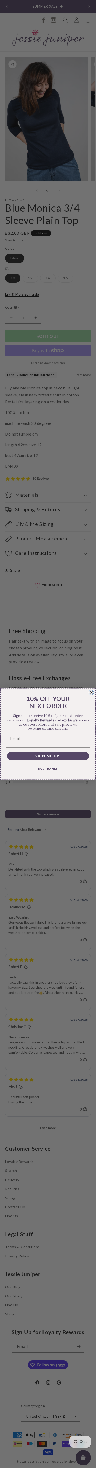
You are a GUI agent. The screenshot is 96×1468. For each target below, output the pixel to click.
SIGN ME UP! (48, 756)
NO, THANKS (48, 768)
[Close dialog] (91, 692)
